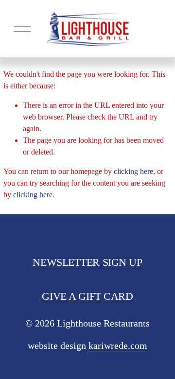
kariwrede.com (117, 345)
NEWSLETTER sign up (87, 262)
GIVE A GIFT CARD (87, 296)
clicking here (133, 171)
